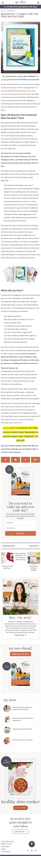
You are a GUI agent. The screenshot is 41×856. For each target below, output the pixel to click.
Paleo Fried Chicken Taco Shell (22, 740)
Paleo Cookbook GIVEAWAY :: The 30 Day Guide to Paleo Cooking (20, 556)
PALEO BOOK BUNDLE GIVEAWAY (34, 568)
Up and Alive (20, 2)
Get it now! (20, 808)
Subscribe (20, 533)
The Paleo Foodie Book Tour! (7, 567)
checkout (4, 79)
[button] (2, 2)
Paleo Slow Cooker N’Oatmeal (22, 729)
